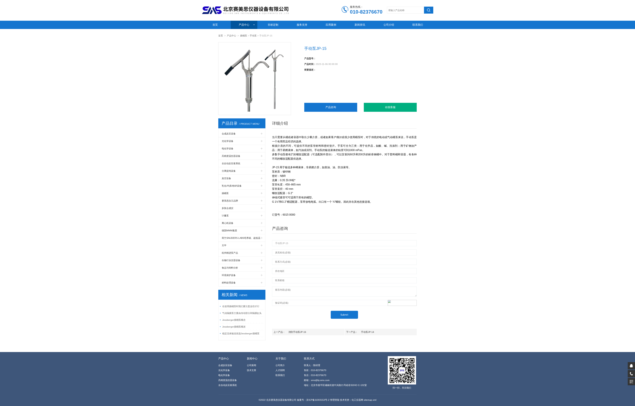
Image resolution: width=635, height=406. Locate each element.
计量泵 (225, 215)
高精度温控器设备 (231, 156)
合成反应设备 (229, 133)
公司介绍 (388, 24)
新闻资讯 (360, 24)
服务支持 (302, 24)
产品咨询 (330, 107)
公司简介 (280, 365)
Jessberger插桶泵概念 (234, 320)
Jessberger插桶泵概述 (234, 326)
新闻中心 (252, 358)
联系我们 (417, 24)
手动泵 (253, 35)
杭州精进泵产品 (230, 253)
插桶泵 (243, 35)
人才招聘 (280, 370)
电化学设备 (227, 148)
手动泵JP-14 (367, 332)
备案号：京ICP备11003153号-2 (313, 400)
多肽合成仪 (227, 208)
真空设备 (226, 178)
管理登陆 (334, 400)
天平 (224, 245)
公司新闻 (251, 365)
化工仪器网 (357, 400)
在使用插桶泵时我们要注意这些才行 (240, 306)
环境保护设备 (229, 275)
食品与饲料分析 (230, 267)
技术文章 (251, 370)
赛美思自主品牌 (230, 200)
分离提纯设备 (229, 171)
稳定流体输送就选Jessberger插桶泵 (240, 333)
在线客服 (390, 107)
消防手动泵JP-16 (297, 332)
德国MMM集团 (229, 230)
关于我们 (280, 358)
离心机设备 (227, 223)
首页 (215, 24)
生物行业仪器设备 (231, 260)
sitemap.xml (370, 400)
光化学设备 (227, 141)
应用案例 (331, 24)
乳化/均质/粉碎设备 (232, 185)
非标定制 (273, 24)
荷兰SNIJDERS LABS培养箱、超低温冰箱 (241, 239)
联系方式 (309, 358)
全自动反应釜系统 (231, 163)
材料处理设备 (229, 282)
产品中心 (244, 24)
